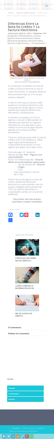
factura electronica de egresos (24, 39)
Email (31, 436)
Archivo (11, 399)
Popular (11, 388)
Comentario (13, 393)
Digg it (13, 436)
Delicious (22, 436)
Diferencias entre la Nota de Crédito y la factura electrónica (23, 26)
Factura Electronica (23, 38)
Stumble (18, 436)
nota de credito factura (25, 13)
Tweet (9, 436)
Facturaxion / (32, 428)
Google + (27, 436)
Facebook (4, 436)
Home (10, 13)
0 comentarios (38, 43)
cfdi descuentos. (25, 36)
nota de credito (35, 41)
